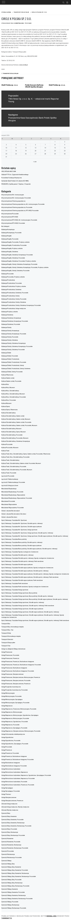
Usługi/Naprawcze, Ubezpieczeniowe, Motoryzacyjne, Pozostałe (20, 731)
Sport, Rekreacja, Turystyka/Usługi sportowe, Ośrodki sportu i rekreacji (22, 602)
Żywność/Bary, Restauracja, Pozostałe (13, 835)
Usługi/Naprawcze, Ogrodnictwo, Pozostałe (14, 721)
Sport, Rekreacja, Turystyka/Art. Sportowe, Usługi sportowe (19, 530)
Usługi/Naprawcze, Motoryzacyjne (11, 712)
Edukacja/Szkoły (6, 327)
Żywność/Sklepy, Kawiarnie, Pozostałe (13, 892)
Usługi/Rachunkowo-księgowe (10, 763)
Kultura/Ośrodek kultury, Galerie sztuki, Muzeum (15, 419)
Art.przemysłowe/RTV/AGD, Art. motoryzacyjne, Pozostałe (19, 220)
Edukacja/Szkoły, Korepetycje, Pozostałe (13, 334)
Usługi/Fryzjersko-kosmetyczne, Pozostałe (14, 690)
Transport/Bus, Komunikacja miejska (12, 627)
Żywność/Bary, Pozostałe (9, 829)
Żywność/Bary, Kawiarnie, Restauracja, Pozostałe (16, 826)
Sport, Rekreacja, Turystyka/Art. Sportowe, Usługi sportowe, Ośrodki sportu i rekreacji (27, 533)
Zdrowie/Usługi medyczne (9, 804)
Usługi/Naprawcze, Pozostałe (10, 725)
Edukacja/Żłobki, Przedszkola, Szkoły (12, 365)
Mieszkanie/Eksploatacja (8, 488)
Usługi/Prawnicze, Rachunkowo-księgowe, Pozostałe (17, 759)
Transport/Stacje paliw (10, 73)
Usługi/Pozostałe (6, 747)
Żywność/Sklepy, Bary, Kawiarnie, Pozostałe (14, 870)
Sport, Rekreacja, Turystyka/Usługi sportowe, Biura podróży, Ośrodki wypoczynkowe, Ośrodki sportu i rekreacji (34, 599)
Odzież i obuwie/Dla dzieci (9, 517)
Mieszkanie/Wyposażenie (9, 504)
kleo (30, 23)
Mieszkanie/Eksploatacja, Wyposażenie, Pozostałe (16, 498)
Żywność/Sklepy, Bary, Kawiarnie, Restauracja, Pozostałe (18, 876)
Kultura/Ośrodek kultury (8, 413)
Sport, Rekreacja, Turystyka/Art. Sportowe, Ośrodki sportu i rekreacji (21, 523)
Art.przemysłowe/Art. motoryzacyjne (12, 195)
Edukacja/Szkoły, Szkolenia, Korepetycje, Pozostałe (17, 346)
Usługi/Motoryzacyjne (8, 693)
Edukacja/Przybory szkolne (9, 312)
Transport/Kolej (6, 633)
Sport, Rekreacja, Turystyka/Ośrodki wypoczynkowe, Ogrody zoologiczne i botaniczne (27, 568)
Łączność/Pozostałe (7, 476)
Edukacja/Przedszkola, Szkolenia (11, 289)
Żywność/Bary (5, 813)
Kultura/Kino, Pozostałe (8, 400)
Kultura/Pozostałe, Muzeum (9, 447)
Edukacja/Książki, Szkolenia (9, 251)
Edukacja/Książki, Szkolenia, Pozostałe (13, 258)
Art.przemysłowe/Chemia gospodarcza (13, 201)
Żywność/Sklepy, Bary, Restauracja (11, 883)
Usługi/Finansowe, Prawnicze (10, 658)
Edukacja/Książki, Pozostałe (9, 239)
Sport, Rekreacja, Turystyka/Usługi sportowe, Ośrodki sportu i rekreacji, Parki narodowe (27, 605)
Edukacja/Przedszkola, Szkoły (10, 296)
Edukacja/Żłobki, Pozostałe (9, 356)
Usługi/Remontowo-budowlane (10, 769)
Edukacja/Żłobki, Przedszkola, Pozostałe (13, 362)
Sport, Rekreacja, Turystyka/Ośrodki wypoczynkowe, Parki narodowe (22, 580)
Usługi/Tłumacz (6, 794)
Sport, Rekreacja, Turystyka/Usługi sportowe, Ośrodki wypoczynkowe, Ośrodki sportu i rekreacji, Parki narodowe (35, 620)
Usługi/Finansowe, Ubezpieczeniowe (12, 674)
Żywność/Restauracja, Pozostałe (11, 857)
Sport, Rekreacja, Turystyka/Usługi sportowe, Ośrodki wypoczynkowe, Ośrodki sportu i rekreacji (30, 612)
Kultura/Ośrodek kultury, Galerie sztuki (12, 416)
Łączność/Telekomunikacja (9, 479)
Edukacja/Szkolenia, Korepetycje (11, 318)
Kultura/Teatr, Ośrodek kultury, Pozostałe (13, 466)
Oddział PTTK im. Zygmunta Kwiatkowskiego (14, 174)
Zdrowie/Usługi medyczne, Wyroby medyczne (15, 807)
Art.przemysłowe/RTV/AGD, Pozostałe (13, 223)
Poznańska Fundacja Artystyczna (11, 178)
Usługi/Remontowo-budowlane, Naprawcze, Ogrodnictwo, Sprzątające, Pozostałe (26, 775)
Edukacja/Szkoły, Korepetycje (10, 330)
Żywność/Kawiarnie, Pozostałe (10, 842)
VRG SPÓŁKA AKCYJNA (8, 171)
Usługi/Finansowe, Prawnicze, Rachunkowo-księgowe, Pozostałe (21, 665)
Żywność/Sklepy (6, 860)
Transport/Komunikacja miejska (11, 636)
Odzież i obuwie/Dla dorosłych (10, 511)
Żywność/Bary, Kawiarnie (9, 816)
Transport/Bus (5, 623)
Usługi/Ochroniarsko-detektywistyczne (13, 734)
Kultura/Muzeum (6, 403)
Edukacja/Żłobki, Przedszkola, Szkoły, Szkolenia (15, 368)
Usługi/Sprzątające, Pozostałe (10, 791)
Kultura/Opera (5, 406)
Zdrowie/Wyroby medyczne (9, 810)
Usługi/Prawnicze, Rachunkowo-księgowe (14, 756)
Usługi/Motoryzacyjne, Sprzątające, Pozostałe (15, 702)
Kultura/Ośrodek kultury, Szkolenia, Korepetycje (15, 441)
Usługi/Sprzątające (7, 788)
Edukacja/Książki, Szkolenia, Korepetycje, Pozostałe (17, 255)
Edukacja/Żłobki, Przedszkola (10, 359)
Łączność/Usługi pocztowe (9, 485)
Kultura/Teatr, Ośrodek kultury (10, 460)
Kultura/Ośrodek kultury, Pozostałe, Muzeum (14, 438)
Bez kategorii (5, 226)
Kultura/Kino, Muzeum (8, 387)
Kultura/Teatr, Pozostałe (8, 473)
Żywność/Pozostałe (7, 851)
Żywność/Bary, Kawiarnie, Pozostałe (12, 819)
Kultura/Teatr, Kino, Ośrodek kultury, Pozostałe (15, 457)
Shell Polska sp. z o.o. (9, 85)
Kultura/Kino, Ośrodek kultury (10, 391)
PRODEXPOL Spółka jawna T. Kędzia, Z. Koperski (16, 184)
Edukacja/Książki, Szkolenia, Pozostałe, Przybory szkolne (18, 261)
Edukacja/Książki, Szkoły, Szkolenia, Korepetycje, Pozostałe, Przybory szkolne (24, 267)
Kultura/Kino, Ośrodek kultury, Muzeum (13, 394)
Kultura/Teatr (5, 451)
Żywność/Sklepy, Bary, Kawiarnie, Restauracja (15, 873)
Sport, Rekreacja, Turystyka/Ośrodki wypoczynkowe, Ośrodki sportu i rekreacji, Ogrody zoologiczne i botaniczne (35, 574)
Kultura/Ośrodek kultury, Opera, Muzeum (13, 432)
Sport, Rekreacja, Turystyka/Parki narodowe (14, 583)
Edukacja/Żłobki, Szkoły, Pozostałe (12, 372)
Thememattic (6, 918)
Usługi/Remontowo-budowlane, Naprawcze (14, 772)
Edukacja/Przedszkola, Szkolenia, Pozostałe (14, 293)
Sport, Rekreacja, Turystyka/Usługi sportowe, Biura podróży (19, 593)
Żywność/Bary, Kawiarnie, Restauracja (12, 823)
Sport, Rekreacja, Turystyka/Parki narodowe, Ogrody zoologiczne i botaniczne (24, 586)
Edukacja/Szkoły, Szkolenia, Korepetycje (13, 343)
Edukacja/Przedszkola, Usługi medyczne (13, 308)
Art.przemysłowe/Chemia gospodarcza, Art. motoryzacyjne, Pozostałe (22, 204)
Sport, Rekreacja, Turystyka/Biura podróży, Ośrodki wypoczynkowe (21, 545)
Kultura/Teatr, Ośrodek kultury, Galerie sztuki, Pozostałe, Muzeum (21, 463)
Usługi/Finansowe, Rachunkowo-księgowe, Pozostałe (17, 671)
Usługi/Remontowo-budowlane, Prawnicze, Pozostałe (17, 785)
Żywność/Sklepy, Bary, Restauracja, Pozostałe (15, 886)
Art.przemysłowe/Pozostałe (10, 214)
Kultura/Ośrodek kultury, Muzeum (11, 428)
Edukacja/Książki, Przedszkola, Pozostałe (14, 245)
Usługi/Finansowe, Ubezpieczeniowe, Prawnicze (15, 684)
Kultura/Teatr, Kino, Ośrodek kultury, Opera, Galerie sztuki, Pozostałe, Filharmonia (25, 454)
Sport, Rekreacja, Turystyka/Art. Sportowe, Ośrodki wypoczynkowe (21, 526)
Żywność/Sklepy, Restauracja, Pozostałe (13, 908)
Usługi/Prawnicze (6, 750)
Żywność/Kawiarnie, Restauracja (11, 845)
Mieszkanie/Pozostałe (8, 501)
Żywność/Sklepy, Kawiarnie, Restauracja (13, 895)
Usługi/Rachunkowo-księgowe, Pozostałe (14, 766)
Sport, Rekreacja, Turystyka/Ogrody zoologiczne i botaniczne (19, 552)
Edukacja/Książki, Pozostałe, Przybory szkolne (15, 242)
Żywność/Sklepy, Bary (8, 864)
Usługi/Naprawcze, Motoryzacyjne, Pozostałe (15, 718)
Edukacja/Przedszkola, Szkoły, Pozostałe (13, 299)
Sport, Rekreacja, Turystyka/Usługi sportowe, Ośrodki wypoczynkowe (22, 609)
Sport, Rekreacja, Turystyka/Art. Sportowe (14, 520)
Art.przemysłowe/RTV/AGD (9, 217)
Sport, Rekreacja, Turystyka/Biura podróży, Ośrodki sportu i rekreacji (21, 542)
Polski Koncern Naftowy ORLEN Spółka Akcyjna (34, 86)
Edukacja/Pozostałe (7, 274)
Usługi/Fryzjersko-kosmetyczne (11, 687)
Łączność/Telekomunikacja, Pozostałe (13, 482)
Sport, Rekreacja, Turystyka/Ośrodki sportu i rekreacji (17, 555)
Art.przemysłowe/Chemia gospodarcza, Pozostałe (16, 207)
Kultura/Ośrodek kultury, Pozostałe (11, 435)
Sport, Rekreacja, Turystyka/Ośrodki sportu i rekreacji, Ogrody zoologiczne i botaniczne (27, 558)
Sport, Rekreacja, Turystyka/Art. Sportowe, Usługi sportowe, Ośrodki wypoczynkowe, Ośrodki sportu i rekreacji (34, 536)
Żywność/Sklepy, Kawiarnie (9, 889)
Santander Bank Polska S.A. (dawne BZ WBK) (15, 181)
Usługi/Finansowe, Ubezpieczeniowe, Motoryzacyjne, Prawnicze (20, 677)
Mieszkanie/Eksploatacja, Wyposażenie (13, 495)
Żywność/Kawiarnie (7, 838)
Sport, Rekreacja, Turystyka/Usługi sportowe (14, 590)
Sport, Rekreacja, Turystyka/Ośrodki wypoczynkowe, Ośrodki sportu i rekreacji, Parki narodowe (29, 577)
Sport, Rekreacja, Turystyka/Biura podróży (14, 539)
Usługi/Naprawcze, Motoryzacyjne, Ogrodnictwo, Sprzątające (19, 715)
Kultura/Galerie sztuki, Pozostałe (11, 381)
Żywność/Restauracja (8, 854)
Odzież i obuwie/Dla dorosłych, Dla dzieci (13, 514)
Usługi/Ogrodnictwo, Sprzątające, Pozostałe (14, 744)
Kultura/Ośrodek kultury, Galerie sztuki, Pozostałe (16, 422)
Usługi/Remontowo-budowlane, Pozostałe (14, 781)
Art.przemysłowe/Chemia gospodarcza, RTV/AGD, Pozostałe (20, 210)
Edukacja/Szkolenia (7, 315)
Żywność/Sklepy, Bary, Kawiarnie (11, 867)
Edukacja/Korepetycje (8, 229)
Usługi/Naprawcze (6, 706)
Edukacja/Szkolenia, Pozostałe (10, 324)
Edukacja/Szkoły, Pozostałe (9, 337)
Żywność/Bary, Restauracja (9, 832)
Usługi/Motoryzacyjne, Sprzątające (11, 699)
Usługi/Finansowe (6, 652)
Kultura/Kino (5, 384)
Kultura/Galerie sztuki (7, 378)
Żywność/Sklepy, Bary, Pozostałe (11, 879)
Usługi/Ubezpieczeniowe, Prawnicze (12, 800)
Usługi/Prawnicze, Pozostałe (10, 753)
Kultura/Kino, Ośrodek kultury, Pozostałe (13, 397)
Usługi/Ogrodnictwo (7, 737)
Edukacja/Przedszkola (8, 280)
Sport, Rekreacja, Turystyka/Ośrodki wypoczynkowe (17, 564)
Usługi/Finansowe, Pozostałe (10, 655)
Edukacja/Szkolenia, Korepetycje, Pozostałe (14, 321)
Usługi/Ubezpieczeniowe (8, 797)
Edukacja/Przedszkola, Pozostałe (11, 283)
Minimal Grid (52, 916)
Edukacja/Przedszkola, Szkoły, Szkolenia (13, 302)
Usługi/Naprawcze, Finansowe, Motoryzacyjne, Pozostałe (18, 709)
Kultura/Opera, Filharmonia (9, 409)
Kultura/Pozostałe (6, 444)
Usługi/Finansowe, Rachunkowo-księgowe (14, 668)
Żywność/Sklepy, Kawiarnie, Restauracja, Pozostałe (17, 898)
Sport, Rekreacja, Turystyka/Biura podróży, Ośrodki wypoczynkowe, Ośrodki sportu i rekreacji (29, 549)
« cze (34, 161)
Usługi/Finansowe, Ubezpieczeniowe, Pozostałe (15, 680)
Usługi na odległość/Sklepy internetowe (13, 649)
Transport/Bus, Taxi (7, 630)
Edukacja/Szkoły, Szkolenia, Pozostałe (13, 349)
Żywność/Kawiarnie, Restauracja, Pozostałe (14, 848)
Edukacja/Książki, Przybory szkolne (12, 248)
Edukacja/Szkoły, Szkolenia (9, 340)
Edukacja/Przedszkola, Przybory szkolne (13, 286)
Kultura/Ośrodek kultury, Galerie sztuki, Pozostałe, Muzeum (19, 425)
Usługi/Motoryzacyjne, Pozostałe (11, 696)
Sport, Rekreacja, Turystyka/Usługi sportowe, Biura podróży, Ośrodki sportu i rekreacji (27, 596)
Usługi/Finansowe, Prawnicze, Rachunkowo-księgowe (17, 661)
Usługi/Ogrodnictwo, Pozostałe (10, 740)
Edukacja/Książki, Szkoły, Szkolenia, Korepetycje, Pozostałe (19, 264)
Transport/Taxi (5, 646)
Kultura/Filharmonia (7, 375)
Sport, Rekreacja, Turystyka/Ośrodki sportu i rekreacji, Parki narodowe (22, 561)
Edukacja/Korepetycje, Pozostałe (11, 232)
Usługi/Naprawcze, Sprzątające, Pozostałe (14, 728)
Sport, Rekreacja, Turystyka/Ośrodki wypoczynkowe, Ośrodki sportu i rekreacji (24, 571)
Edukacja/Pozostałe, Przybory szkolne (13, 277)
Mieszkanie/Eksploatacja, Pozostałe (12, 492)
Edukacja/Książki (6, 236)
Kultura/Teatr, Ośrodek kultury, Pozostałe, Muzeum (16, 470)
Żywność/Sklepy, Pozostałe (9, 902)
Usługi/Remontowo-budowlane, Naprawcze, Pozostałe (18, 778)
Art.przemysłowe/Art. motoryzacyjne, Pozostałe (16, 198)
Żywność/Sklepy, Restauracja (10, 905)
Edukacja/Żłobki (6, 353)
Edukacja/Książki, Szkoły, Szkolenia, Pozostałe (15, 270)
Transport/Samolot (7, 639)
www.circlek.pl (23, 65)
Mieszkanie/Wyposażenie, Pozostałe (12, 507)
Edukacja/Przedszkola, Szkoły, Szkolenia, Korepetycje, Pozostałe (21, 305)
